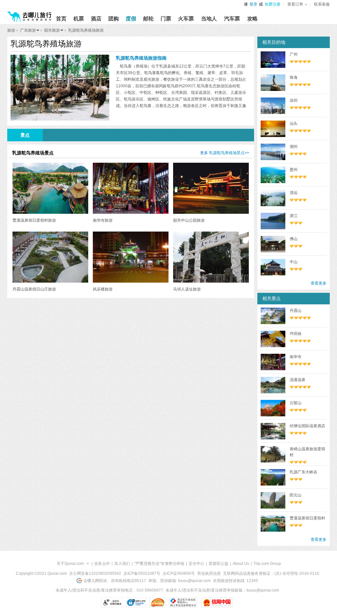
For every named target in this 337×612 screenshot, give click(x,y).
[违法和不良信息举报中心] (183, 602)
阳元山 (295, 495)
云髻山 (295, 403)
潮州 (294, 146)
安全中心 (196, 563)
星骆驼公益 (218, 563)
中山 (294, 262)
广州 (294, 54)
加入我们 (122, 563)
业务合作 (102, 563)
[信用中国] (217, 602)
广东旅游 (28, 30)
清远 (294, 192)
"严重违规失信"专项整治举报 (159, 563)
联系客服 (322, 4)
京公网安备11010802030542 (95, 573)
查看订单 (295, 4)
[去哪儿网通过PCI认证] (157, 602)
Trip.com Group (267, 563)
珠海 (294, 77)
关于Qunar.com (70, 563)
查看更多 (318, 283)
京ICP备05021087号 (141, 573)
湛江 (294, 215)
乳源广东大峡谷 (303, 472)
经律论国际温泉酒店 (307, 426)
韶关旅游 (52, 30)
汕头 (294, 123)
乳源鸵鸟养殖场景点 (227, 153)
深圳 (294, 100)
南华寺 (295, 356)
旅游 (11, 30)
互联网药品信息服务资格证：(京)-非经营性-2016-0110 (271, 573)
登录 (253, 4)
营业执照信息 (209, 573)
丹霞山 (295, 310)
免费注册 (272, 4)
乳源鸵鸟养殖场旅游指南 (141, 58)
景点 (25, 135)
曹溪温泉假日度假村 (307, 518)
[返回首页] (29, 14)
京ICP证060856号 (179, 573)
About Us (241, 563)
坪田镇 (295, 333)
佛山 (294, 238)
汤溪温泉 (297, 379)
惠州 (294, 169)
